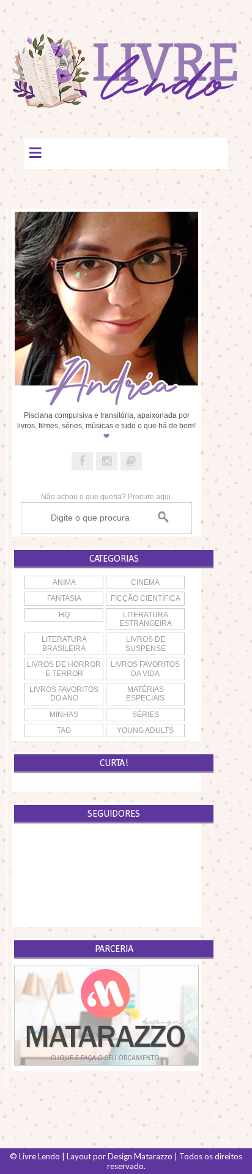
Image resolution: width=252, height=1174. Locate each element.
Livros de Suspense (145, 643)
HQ (64, 615)
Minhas (64, 714)
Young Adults (145, 730)
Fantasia (64, 598)
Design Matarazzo (140, 1156)
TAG (64, 730)
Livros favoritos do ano (63, 693)
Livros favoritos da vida (145, 668)
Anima (64, 582)
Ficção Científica (145, 598)
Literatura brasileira (64, 643)
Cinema (145, 582)
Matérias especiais (145, 693)
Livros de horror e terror (64, 668)
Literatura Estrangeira (145, 619)
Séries (145, 714)
